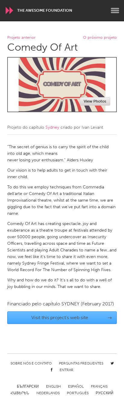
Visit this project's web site (71, 317)
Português (77, 393)
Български (28, 386)
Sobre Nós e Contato (31, 363)
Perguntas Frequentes (81, 363)
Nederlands (48, 393)
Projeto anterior (21, 38)
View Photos (95, 101)
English (53, 386)
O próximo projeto (100, 38)
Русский (104, 393)
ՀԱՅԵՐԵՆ (20, 393)
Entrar (66, 370)
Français (99, 386)
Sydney (52, 127)
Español (76, 386)
